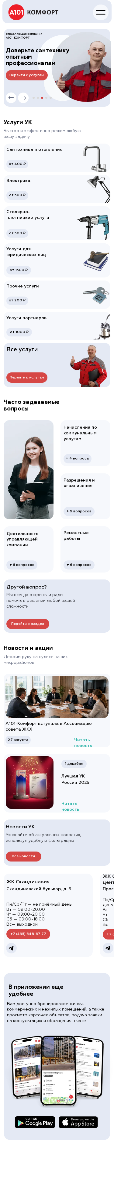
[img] (33, 12)
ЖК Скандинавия (28, 881)
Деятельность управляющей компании (22, 539)
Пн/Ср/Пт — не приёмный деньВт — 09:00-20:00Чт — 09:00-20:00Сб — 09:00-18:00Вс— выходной (39, 914)
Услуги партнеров (26, 318)
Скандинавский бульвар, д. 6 (38, 889)
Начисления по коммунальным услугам (80, 433)
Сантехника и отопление (34, 150)
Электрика (18, 181)
